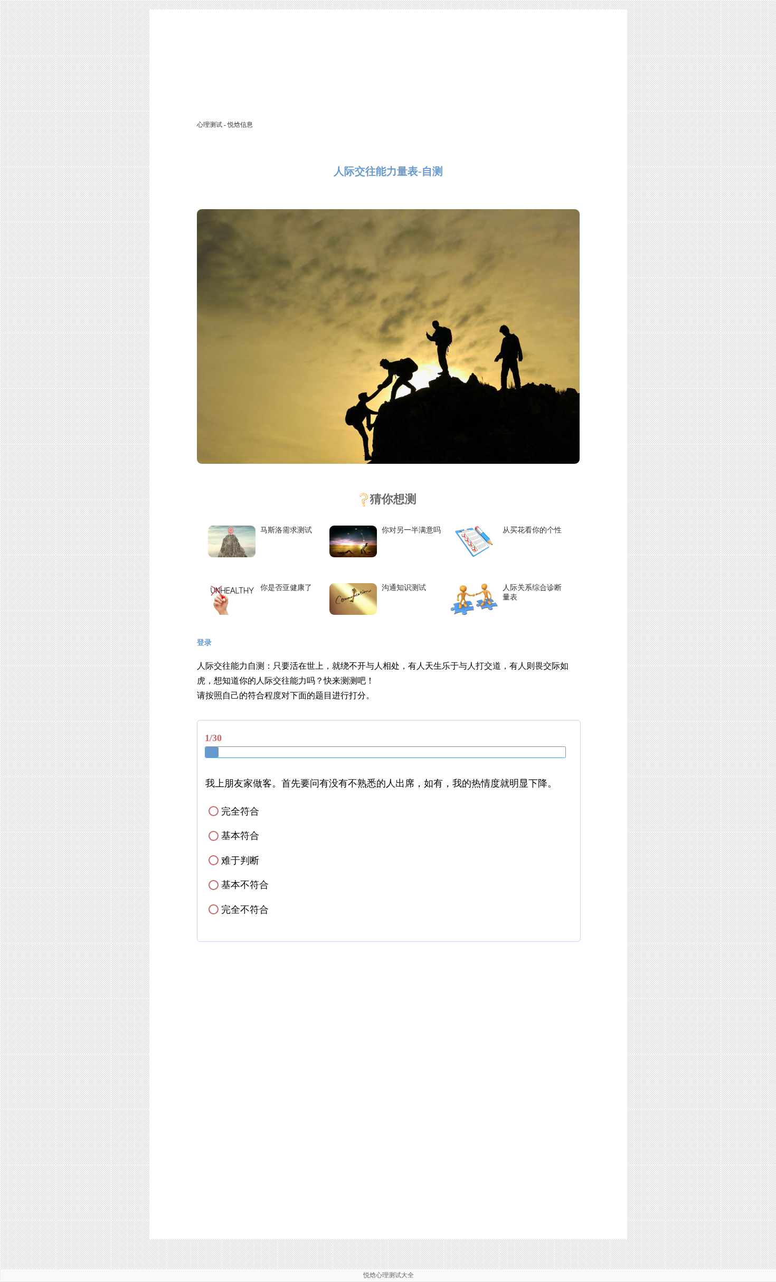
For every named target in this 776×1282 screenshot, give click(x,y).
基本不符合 (239, 884)
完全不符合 (239, 909)
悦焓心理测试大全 (388, 1275)
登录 (204, 643)
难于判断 (234, 860)
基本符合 (234, 835)
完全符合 (234, 811)
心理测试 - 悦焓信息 (225, 124)
